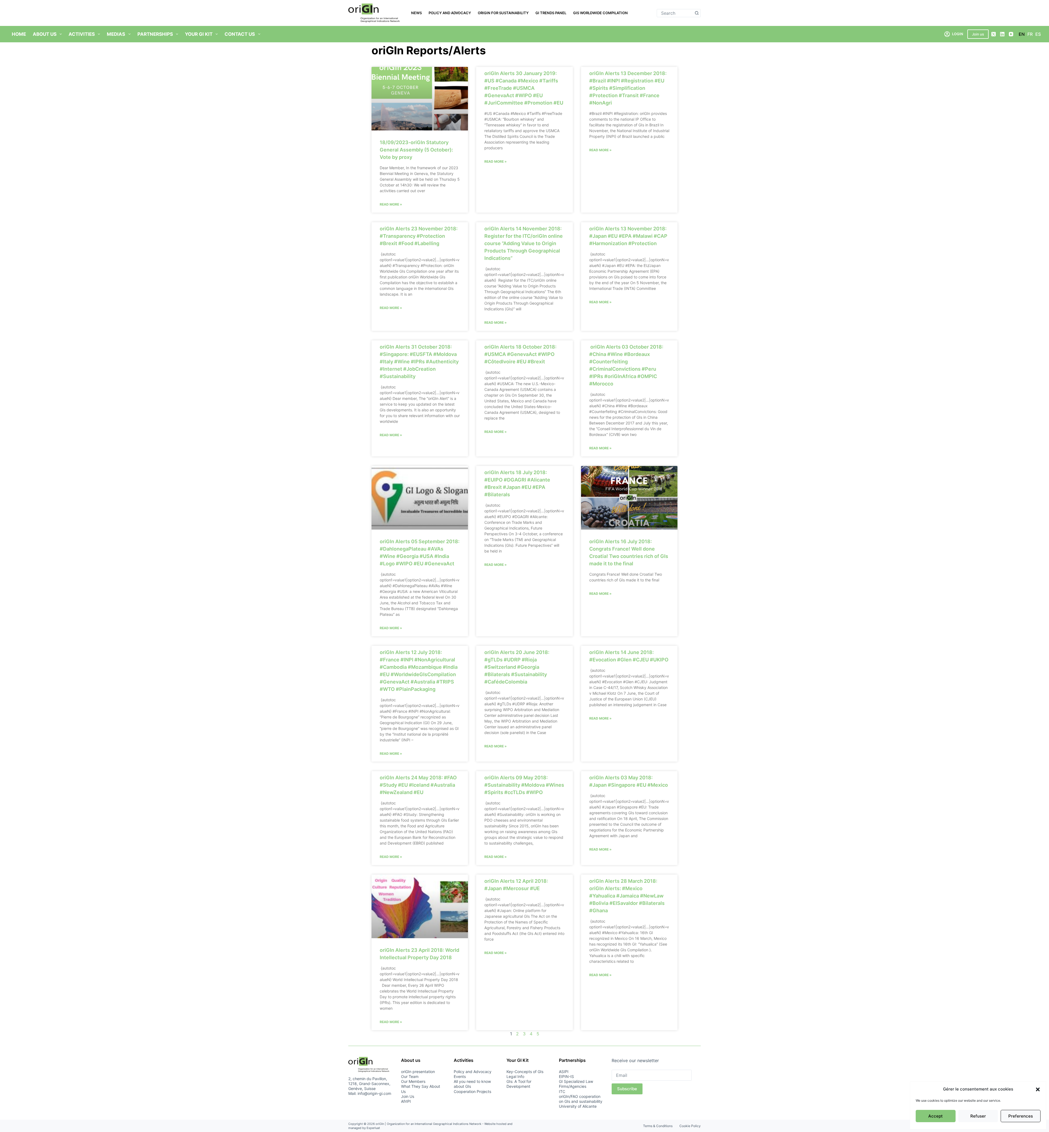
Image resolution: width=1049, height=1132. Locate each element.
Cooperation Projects (472, 1091)
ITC (562, 1091)
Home (19, 34)
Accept (935, 1116)
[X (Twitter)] (993, 34)
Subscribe (627, 1088)
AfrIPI (406, 1101)
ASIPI (563, 1071)
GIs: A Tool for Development (518, 1084)
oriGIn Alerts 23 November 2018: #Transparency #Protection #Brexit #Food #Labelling (419, 236)
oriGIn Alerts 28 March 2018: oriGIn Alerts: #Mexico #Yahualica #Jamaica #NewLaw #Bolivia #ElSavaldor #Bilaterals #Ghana (627, 895)
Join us (978, 34)
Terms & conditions (658, 1126)
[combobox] (675, 13)
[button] (1038, 1089)
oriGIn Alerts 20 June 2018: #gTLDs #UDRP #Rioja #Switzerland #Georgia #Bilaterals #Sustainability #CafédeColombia (516, 667)
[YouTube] (1011, 34)
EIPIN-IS (566, 1076)
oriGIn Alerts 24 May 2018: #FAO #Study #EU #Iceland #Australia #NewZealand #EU (418, 785)
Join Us (407, 1096)
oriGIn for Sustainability (503, 13)
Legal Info (515, 1076)
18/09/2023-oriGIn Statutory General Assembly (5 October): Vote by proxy (416, 149)
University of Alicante (578, 1106)
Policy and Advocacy (450, 13)
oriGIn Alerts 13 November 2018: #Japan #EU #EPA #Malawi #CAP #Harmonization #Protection (628, 236)
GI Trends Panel (550, 13)
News (416, 13)
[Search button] (696, 13)
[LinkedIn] (1002, 34)
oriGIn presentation (418, 1071)
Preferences (1020, 1116)
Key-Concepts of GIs (524, 1071)
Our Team (410, 1076)
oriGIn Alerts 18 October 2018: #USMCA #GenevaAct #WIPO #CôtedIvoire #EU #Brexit (520, 354)
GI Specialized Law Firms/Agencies (576, 1084)
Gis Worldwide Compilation (600, 13)
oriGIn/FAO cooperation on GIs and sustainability (580, 1099)
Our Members (413, 1081)
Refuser (978, 1116)
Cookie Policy (690, 1126)
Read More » (391, 204)
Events (460, 1076)
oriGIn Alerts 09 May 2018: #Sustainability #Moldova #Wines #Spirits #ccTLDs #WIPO (524, 785)
